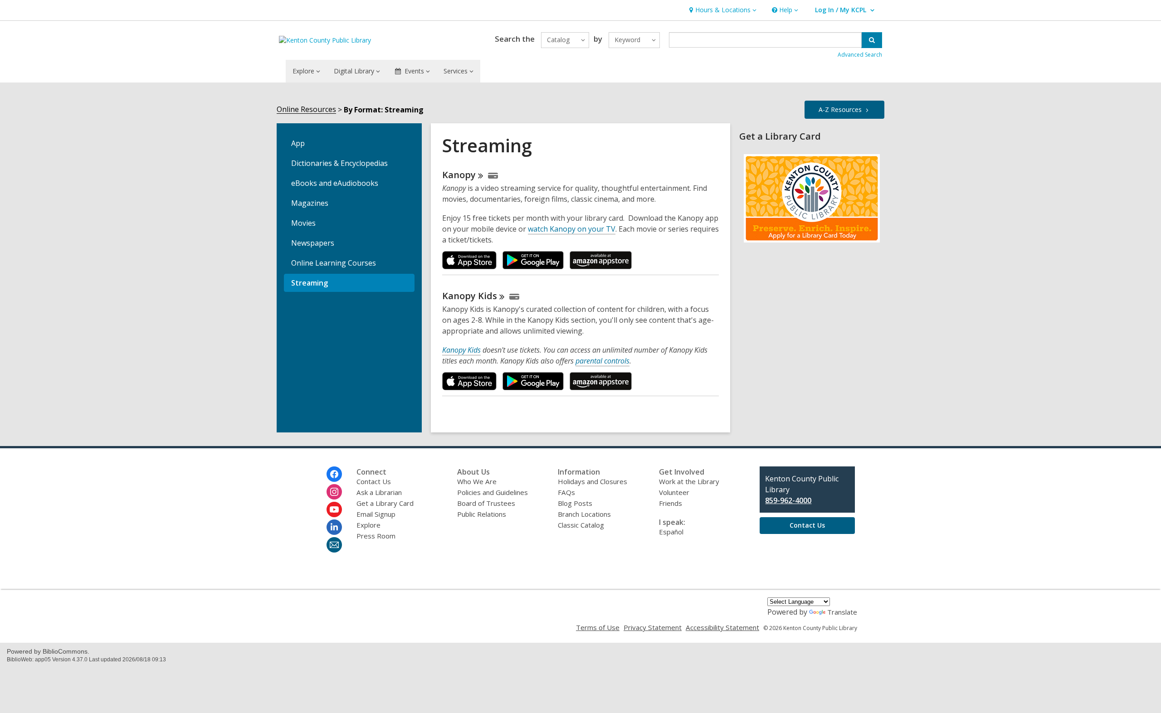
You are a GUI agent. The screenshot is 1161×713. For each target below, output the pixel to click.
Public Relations (481, 514)
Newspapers (312, 243)
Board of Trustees (486, 503)
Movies (303, 223)
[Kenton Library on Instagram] (334, 492)
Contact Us (373, 481)
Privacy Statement (653, 627)
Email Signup (375, 514)
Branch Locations (584, 514)
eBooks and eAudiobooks (334, 183)
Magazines (309, 203)
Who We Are (477, 481)
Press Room (375, 535)
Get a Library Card (385, 503)
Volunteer (674, 492)
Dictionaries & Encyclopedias (339, 163)
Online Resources (306, 109)
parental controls (602, 361)
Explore (368, 524)
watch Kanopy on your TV (571, 229)
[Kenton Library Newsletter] (334, 545)
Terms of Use (598, 627)
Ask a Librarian (379, 492)
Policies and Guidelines (492, 492)
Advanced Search (860, 54)
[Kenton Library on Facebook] (334, 474)
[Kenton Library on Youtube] (334, 509)
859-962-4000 (788, 500)
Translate (842, 611)
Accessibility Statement (722, 627)
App (298, 143)
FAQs (566, 492)
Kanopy (469, 296)
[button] (721, 10)
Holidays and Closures (592, 481)
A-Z (840, 109)
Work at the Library (689, 481)
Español (671, 531)
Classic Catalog (581, 524)
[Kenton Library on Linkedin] (334, 527)
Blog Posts (575, 503)
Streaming (309, 283)
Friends (670, 503)
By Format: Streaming (384, 110)
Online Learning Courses (333, 263)
